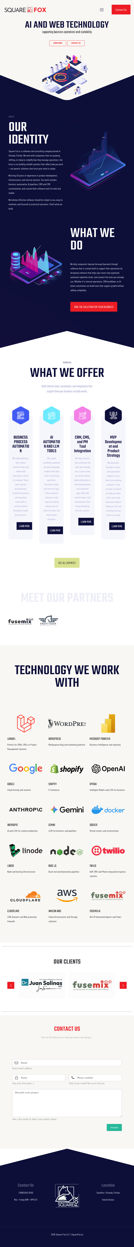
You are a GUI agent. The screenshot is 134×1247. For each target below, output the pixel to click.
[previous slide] (10, 985)
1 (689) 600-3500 (25, 1192)
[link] (20, 622)
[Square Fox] (25, 9)
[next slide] (123, 985)
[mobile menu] (102, 10)
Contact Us (121, 9)
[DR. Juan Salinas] (42, 985)
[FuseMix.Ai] (92, 985)
